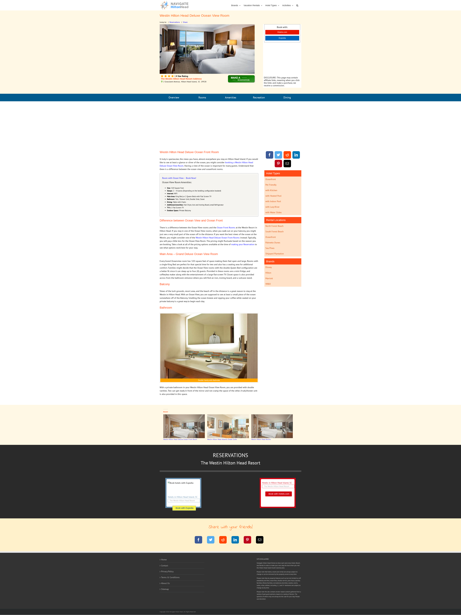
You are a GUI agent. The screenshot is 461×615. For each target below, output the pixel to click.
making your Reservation (242, 244)
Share (185, 22)
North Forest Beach (274, 226)
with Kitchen (271, 190)
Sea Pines (269, 248)
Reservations (175, 22)
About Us (165, 583)
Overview (174, 97)
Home (164, 559)
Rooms (202, 97)
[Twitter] (278, 155)
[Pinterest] (278, 164)
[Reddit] (287, 155)
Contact (164, 565)
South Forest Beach (274, 231)
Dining (287, 97)
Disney (268, 267)
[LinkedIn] (296, 155)
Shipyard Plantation (274, 253)
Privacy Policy (167, 571)
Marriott (269, 278)
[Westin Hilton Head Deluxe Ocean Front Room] (184, 426)
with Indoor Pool (273, 201)
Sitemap (165, 589)
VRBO (268, 284)
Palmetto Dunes (272, 242)
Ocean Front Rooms (226, 227)
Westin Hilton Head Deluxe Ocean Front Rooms (218, 237)
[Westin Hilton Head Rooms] (272, 426)
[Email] (287, 164)
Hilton (268, 272)
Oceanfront (270, 179)
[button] (297, 5)
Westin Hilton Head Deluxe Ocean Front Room (180, 439)
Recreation (259, 97)
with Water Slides (273, 212)
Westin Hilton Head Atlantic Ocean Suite (222, 439)
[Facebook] (269, 155)
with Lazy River (272, 206)
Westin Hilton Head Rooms (261, 439)
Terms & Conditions (170, 577)
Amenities (230, 97)
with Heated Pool (273, 195)
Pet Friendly (270, 184)
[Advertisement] (282, 59)
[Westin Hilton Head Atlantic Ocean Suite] (228, 426)
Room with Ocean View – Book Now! (179, 178)
